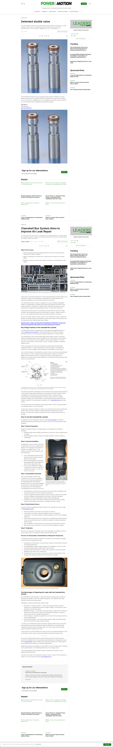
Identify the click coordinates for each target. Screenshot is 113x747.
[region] (56, 744)
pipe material (29, 641)
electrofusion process (28, 509)
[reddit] (46, 36)
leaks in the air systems (32, 332)
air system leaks (52, 419)
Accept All (107, 744)
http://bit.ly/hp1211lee (26, 108)
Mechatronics (52, 11)
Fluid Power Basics (73, 11)
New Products (24, 17)
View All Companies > (81, 38)
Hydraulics (37, 11)
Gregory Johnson (25, 241)
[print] (66, 36)
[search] (24, 4)
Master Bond (73, 33)
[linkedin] (42, 36)
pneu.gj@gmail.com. (46, 656)
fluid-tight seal (55, 400)
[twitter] (44, 36)
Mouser (72, 35)
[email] (48, 36)
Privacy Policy (38, 744)
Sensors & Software (63, 11)
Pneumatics (44, 11)
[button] (22, 4)
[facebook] (40, 36)
